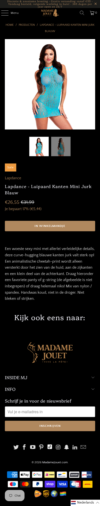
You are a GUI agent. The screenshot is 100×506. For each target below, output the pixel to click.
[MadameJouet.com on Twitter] (16, 447)
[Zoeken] (82, 13)
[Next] (91, 84)
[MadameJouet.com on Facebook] (24, 447)
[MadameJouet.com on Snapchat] (66, 447)
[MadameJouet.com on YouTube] (33, 447)
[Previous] (8, 84)
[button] (85, 503)
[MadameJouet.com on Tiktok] (49, 447)
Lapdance (13, 178)
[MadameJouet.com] (50, 13)
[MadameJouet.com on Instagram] (58, 447)
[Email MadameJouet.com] (83, 447)
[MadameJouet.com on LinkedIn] (75, 447)
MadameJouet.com (55, 462)
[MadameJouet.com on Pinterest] (41, 447)
